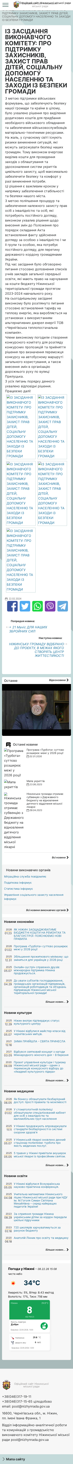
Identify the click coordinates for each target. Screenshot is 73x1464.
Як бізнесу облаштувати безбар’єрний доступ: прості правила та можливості (40, 1100)
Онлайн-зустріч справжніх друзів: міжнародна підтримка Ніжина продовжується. (37, 970)
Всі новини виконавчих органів (46, 910)
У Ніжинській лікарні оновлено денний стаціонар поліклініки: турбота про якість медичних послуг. (39, 1142)
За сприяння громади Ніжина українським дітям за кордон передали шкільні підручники (40, 1217)
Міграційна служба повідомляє (25, 876)
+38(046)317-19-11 (16, 1396)
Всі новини (59, 857)
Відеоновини (57, 680)
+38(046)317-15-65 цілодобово (27, 1401)
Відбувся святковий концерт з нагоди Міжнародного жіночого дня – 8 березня (41, 1053)
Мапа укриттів (36, 781)
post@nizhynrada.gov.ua (31, 1406)
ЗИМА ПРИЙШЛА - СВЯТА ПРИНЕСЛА (39, 1041)
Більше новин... (56, 1001)
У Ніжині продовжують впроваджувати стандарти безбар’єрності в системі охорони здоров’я (40, 1129)
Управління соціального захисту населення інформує (33, 896)
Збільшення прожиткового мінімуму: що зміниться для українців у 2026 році (41, 958)
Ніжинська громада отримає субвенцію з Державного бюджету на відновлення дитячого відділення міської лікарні (45, 800)
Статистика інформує (18, 888)
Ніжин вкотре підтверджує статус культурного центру (37, 1022)
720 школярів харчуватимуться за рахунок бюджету (37, 1229)
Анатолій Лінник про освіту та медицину (41, 1237)
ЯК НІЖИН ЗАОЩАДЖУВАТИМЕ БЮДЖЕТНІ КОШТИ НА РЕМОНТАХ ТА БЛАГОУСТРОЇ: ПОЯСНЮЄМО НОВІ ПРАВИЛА (39, 934)
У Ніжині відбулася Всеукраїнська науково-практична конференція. (37, 1185)
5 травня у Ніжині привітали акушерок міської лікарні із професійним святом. (40, 1154)
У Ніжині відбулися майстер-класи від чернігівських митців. (39, 1032)
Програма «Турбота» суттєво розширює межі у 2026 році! (45, 751)
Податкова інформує (18, 882)
